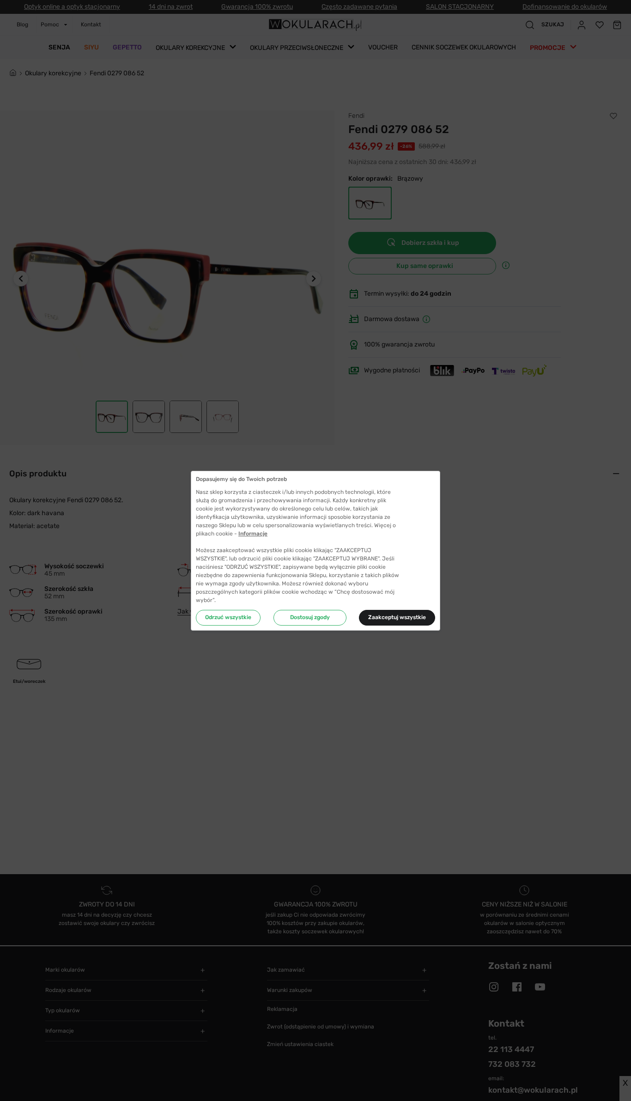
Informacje (252, 533)
